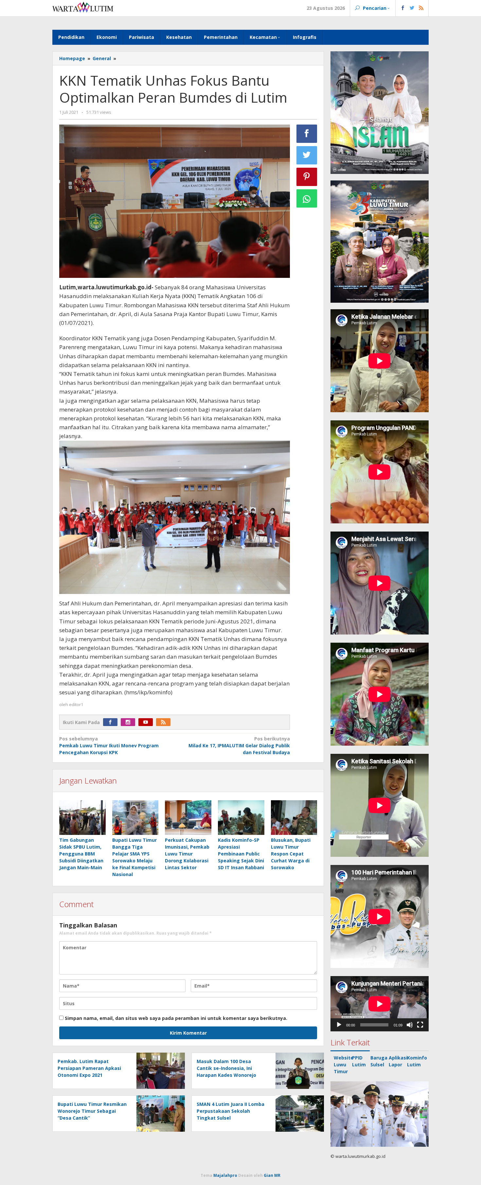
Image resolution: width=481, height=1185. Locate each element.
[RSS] (165, 722)
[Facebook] (112, 722)
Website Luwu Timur (343, 1065)
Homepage (72, 58)
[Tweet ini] (306, 155)
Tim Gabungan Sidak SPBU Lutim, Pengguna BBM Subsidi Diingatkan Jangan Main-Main (81, 854)
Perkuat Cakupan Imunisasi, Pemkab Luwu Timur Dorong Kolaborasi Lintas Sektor (187, 854)
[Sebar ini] (306, 134)
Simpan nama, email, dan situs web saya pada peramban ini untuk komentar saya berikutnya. (176, 1018)
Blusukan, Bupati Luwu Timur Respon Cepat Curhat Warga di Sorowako (291, 854)
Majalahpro (225, 1175)
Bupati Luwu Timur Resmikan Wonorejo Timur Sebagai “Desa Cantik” (92, 1111)
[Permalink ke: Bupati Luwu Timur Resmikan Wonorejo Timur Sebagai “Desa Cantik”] (159, 1113)
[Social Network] (412, 8)
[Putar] (339, 1025)
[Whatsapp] (306, 198)
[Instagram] (129, 722)
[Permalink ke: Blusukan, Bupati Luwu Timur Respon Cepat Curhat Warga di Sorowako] (294, 818)
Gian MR (272, 1175)
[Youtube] (147, 722)
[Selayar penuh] (420, 1025)
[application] (379, 1003)
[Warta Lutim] (82, 7)
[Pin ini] (306, 177)
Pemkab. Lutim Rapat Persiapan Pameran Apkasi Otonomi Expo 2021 (89, 1068)
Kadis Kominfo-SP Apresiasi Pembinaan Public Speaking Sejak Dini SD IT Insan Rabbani (241, 854)
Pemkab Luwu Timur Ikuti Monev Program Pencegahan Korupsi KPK (109, 745)
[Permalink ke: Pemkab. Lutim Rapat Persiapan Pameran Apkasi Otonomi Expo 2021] (159, 1070)
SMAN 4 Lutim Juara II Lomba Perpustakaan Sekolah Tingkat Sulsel (230, 1111)
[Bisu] (409, 1025)
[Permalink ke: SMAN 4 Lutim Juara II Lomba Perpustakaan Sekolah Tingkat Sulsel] (298, 1113)
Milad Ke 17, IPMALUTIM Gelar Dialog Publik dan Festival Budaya (239, 745)
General (102, 58)
